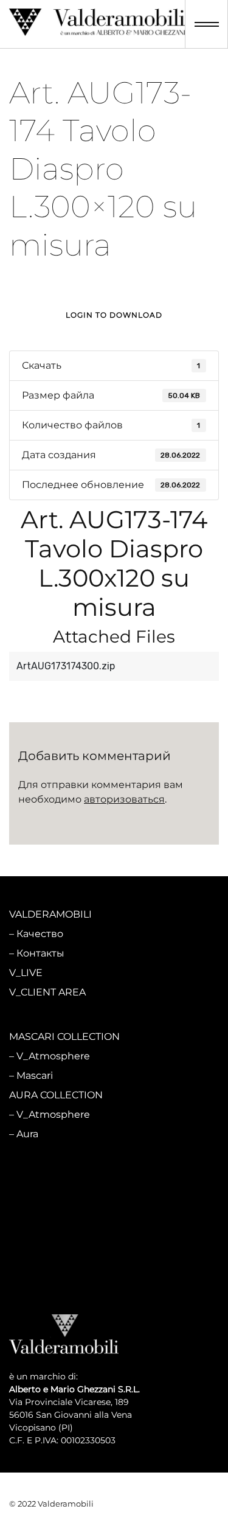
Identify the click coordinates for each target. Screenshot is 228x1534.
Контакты (40, 953)
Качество (39, 934)
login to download (114, 314)
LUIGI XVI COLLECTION (64, 1237)
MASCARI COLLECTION (64, 1036)
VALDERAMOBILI (50, 914)
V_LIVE (26, 972)
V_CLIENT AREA (47, 992)
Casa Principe (48, 1218)
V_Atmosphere (53, 1056)
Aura (27, 1134)
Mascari (34, 1075)
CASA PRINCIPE (47, 1179)
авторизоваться (124, 799)
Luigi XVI (37, 1276)
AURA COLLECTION (56, 1095)
